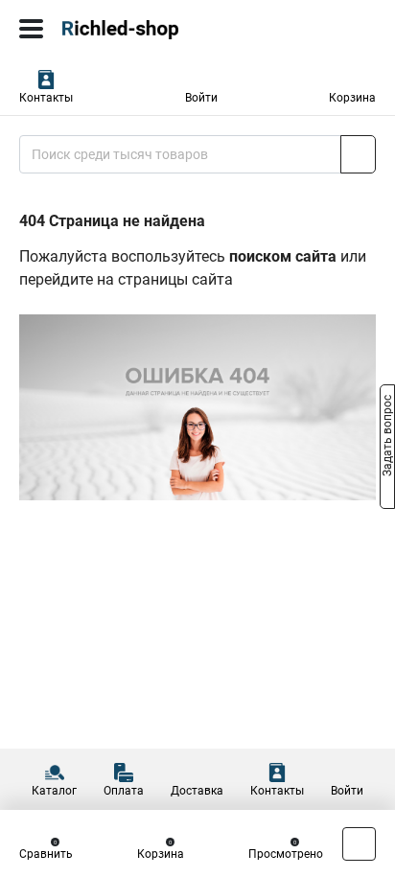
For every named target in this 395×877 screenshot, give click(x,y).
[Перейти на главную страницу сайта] (143, 28)
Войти (201, 97)
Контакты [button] (46, 97)
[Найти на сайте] (358, 154)
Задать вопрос (387, 437)
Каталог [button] (54, 790)
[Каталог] (31, 28)
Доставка (197, 790)
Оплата (124, 790)
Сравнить (46, 854)
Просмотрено (285, 854)
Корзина (352, 97)
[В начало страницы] (359, 844)
